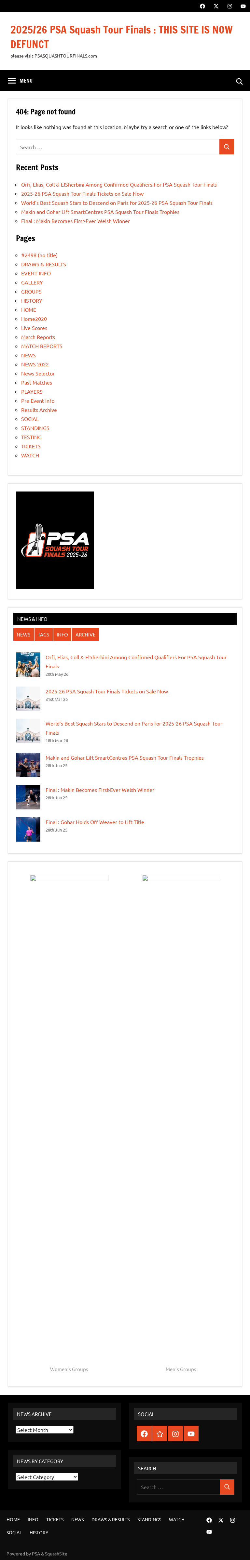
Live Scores (34, 327)
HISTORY (31, 300)
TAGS (43, 634)
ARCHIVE (86, 634)
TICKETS (31, 446)
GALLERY (32, 282)
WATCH (30, 455)
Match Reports (38, 337)
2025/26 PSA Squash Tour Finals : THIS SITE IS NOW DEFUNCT (121, 37)
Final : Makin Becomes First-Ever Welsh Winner (75, 220)
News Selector (38, 373)
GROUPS (31, 291)
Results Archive (39, 409)
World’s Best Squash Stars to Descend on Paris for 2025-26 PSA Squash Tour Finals (117, 202)
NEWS (28, 355)
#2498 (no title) (39, 255)
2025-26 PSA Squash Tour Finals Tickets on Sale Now (82, 193)
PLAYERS (32, 391)
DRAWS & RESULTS (43, 264)
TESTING (31, 437)
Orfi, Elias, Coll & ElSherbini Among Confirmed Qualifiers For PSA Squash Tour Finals (119, 184)
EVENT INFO (36, 273)
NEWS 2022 (35, 364)
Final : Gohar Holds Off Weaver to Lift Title (95, 822)
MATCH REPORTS (41, 346)
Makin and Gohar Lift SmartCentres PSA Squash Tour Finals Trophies (100, 211)
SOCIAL (30, 418)
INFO (62, 634)
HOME (28, 309)
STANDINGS (35, 428)
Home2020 (34, 318)
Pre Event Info (37, 400)
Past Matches (36, 382)
